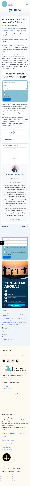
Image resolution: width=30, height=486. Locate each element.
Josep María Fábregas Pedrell (15, 174)
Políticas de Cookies (7, 449)
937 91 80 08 (5, 386)
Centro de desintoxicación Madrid (8, 475)
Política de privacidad (7, 443)
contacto (4, 377)
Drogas (4, 336)
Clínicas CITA (5, 334)
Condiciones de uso (7, 447)
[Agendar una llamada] (10, 10)
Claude (15, 151)
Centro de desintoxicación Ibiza (8, 478)
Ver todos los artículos (15, 219)
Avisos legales (5, 442)
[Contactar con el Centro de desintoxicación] (15, 10)
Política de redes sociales (8, 445)
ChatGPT (15, 148)
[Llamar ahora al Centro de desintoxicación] (19, 10)
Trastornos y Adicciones (8, 339)
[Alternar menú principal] (27, 4)
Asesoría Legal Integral (8, 440)
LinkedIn (15, 158)
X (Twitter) (15, 155)
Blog (3, 331)
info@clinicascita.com (7, 388)
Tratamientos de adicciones (9, 342)
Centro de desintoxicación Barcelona (9, 477)
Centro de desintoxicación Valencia (9, 480)
